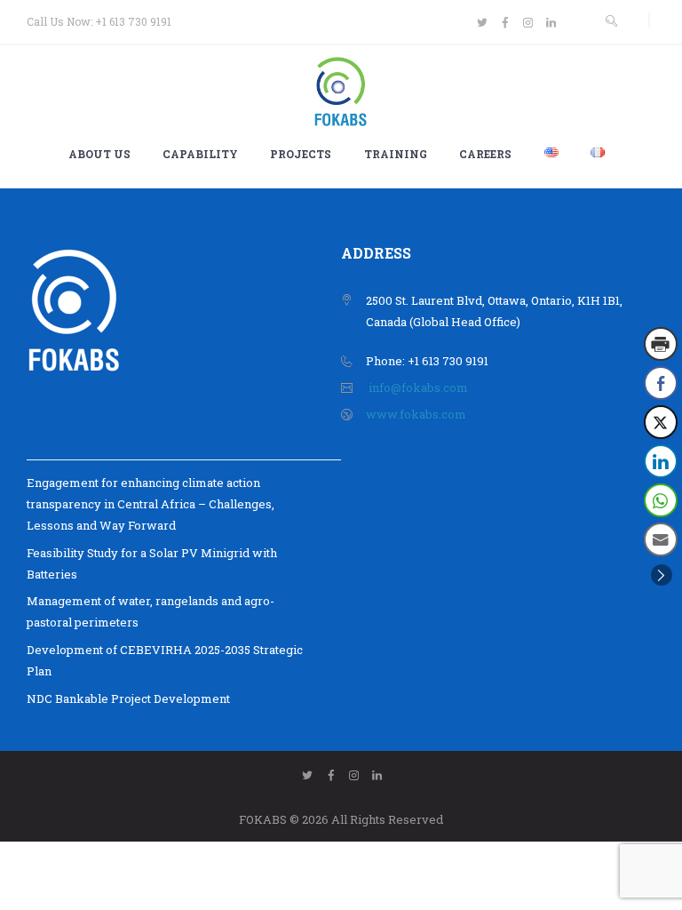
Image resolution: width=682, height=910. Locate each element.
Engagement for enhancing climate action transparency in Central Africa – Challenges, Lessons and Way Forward (150, 504)
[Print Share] (661, 344)
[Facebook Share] (661, 383)
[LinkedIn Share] (661, 461)
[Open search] (611, 21)
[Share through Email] (661, 539)
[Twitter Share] (661, 422)
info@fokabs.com (418, 387)
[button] (661, 575)
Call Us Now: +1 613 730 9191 (99, 21)
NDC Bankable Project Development (128, 698)
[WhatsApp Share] (661, 500)
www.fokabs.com (416, 414)
